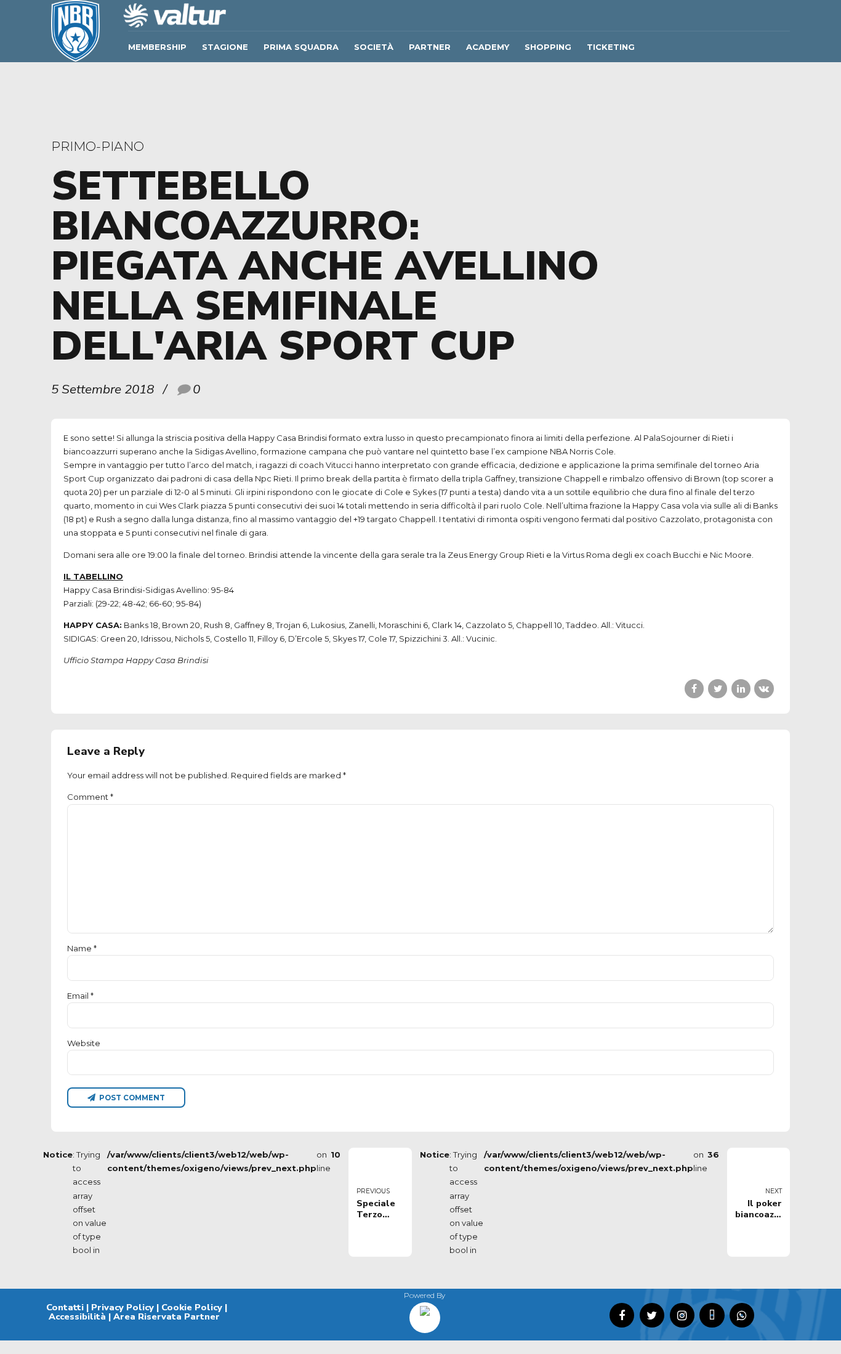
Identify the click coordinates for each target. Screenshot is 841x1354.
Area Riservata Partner (166, 1316)
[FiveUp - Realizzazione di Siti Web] (425, 1313)
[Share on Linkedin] (740, 688)
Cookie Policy (191, 1307)
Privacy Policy (122, 1307)
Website (83, 1043)
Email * (80, 996)
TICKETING (611, 47)
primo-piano (97, 146)
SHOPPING (548, 47)
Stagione (225, 47)
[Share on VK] (763, 688)
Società (373, 47)
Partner (430, 47)
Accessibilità (77, 1316)
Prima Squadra (301, 47)
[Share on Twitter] (717, 688)
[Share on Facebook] (694, 688)
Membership (157, 47)
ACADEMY (487, 47)
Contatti (65, 1307)
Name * (82, 948)
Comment (90, 797)
